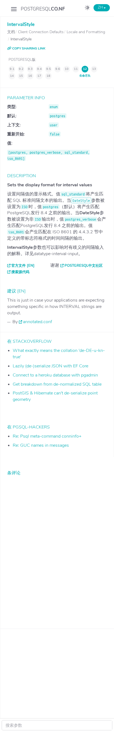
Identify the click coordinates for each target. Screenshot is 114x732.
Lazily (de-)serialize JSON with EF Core (50, 366)
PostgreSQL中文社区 (83, 265)
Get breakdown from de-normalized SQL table (57, 384)
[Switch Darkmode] (87, 8)
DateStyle (81, 200)
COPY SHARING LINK (28, 48)
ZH (101, 7)
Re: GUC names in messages (41, 445)
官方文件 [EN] (23, 265)
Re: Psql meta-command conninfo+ (47, 436)
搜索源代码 (20, 272)
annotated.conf (37, 322)
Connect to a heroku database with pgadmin (55, 375)
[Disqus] (57, 548)
